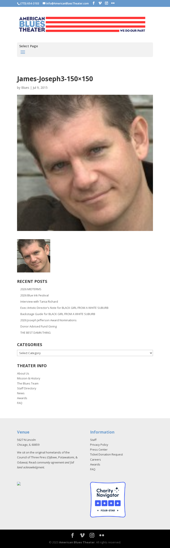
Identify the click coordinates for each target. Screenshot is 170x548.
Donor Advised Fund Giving (38, 326)
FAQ (19, 403)
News (21, 393)
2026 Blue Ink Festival (34, 295)
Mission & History (28, 378)
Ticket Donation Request (106, 454)
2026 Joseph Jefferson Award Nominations (48, 320)
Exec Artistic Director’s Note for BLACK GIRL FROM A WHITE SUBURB (64, 308)
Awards (22, 398)
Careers (95, 459)
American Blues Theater (77, 542)
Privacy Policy (99, 445)
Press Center (99, 449)
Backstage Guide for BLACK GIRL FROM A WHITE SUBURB (57, 314)
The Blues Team (28, 383)
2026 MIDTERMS (30, 289)
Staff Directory (26, 388)
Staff (93, 440)
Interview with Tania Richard (39, 302)
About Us (23, 373)
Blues (25, 87)
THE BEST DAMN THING (35, 333)
